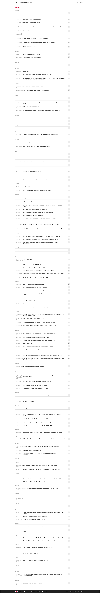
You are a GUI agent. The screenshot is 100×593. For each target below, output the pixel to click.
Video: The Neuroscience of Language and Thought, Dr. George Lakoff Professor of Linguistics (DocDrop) (42, 415)
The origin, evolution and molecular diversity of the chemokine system (37, 179)
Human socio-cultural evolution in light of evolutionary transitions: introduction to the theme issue (43, 26)
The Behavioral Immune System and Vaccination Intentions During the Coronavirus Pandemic (41, 469)
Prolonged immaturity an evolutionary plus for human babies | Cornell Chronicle (39, 340)
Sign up (81, 2)
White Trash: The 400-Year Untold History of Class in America (35, 176)
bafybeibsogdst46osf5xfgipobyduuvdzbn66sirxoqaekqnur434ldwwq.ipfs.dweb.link (19, 33)
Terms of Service (73, 591)
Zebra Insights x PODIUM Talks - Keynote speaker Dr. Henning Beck (36, 146)
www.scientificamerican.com (19, 466)
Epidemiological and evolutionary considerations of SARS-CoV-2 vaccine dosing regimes (41, 446)
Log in (78, 2)
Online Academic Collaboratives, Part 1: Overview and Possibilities (36, 481)
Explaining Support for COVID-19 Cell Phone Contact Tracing (35, 516)
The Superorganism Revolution (29, 46)
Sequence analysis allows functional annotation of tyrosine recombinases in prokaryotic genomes (42, 432)
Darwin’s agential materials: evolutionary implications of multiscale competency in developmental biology (42, 197)
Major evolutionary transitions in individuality (32, 19)
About (25, 591)
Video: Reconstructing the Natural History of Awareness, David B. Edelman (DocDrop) (40, 253)
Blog (28, 591)
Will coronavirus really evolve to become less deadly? (34, 366)
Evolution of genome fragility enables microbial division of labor (36, 337)
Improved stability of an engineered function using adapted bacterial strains (38, 547)
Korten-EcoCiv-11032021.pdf (29, 300)
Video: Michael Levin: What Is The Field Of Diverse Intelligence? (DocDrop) (38, 212)
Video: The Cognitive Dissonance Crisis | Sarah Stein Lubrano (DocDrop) (37, 190)
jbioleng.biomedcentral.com (19, 561)
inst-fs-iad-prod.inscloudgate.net (19, 575)
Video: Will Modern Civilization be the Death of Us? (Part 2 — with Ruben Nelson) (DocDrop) (41, 236)
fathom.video (18, 120)
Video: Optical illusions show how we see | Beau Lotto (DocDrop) (36, 395)
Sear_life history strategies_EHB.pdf (30, 553)
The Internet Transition (27, 343)
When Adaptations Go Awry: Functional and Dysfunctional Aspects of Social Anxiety (40, 333)
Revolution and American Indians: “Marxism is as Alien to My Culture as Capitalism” (40, 325)
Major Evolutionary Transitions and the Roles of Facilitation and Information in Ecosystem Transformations (41, 243)
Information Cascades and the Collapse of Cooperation (34, 519)
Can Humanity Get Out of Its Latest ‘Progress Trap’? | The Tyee (35, 388)
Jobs (43, 591)
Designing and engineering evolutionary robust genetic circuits (35, 560)
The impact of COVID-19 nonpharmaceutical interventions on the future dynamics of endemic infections (43, 478)
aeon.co (17, 307)
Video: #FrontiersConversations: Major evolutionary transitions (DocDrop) (38, 346)
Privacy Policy (80, 591)
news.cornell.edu (19, 340)
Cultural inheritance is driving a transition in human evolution (35, 38)
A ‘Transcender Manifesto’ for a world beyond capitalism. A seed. (36, 90)
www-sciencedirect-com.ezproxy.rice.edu (19, 497)
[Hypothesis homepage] (16, 2)
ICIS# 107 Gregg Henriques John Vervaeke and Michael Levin (35, 142)
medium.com (18, 128)
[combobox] (42, 2)
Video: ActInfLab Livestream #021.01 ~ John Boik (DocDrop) (35, 287)
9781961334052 (26, 64)
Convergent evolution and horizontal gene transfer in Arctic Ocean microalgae (38, 349)
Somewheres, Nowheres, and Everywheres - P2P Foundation (35, 86)
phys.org (17, 102)
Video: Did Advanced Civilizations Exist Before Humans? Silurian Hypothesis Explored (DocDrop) (42, 355)
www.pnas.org (18, 19)
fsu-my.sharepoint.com (19, 260)
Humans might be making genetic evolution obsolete (33, 318)
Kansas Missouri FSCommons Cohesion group (32, 120)
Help (46, 591)
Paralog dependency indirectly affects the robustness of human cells (37, 567)
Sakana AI (25, 13)
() (23, 303)
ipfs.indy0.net (18, 64)
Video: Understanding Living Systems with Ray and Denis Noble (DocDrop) (38, 153)
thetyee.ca (18, 388)
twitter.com (18, 408)
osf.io (17, 516)
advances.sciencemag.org (19, 462)
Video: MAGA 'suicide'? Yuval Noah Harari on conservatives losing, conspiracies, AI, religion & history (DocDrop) (43, 229)
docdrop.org (18, 153)
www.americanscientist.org (19, 47)
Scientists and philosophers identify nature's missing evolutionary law (37, 250)
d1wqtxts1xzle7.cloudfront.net (19, 304)
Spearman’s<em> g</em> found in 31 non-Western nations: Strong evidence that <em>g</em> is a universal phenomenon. (42, 575)
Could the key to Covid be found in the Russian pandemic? (35, 526)
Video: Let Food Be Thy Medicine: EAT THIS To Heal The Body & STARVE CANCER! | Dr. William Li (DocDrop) (42, 206)
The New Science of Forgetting (29, 165)
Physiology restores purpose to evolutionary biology (33, 161)
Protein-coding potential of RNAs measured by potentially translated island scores (39, 322)
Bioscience (33, 591)
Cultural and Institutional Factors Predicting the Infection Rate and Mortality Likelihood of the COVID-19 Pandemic (43, 513)
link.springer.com (19, 284)
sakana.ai (18, 13)
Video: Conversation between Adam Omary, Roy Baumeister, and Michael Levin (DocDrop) (41, 239)
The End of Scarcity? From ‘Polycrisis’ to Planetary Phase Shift (35, 123)
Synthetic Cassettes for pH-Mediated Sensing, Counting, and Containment (38, 495)
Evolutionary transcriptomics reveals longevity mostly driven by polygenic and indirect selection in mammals (43, 293)
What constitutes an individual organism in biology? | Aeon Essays (36, 307)
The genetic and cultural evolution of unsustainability (34, 284)
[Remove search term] (28, 2)
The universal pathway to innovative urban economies (34, 461)
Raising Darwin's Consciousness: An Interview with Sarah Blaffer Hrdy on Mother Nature (40, 488)
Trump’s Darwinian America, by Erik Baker (31, 54)
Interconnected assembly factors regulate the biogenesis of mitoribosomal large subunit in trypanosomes (41, 454)
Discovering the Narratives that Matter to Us (32, 171)
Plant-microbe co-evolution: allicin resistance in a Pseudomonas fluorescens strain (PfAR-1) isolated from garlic (43, 530)
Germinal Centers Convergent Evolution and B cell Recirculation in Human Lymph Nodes (40, 277)
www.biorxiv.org (19, 179)
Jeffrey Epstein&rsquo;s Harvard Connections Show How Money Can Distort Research (40, 465)
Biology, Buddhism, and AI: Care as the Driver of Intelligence (35, 267)
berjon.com (18, 343)
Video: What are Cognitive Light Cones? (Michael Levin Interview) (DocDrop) (38, 270)
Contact (67, 591)
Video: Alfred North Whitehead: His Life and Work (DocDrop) (35, 209)
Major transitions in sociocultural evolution (31, 22)
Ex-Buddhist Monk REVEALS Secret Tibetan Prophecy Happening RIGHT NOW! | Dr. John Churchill (42, 110)
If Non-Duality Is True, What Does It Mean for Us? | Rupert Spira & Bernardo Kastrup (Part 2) (41, 134)
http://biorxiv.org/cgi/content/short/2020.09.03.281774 (33, 450)
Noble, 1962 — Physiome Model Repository (31, 156)
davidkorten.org (19, 300)
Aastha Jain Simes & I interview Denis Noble (32, 97)
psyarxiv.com (18, 469)
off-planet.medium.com (19, 172)
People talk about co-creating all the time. (31, 128)
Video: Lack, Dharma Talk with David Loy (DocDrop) (33, 290)
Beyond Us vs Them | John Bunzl (29, 201)
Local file (17, 176)
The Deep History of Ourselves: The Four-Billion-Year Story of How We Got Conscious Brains (41, 224)
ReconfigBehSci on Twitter (28, 408)
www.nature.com (19, 519)
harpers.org (18, 54)
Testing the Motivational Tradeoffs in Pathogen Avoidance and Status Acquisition (39, 540)
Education (38, 591)
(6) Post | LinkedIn (26, 186)
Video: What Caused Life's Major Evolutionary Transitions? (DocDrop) (37, 74)
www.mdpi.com (18, 267)
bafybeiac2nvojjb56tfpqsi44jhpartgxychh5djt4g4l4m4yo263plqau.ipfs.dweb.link (19, 376)
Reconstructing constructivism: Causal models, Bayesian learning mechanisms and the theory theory (43, 273)
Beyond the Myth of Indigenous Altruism (31, 106)
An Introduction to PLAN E (28, 401)
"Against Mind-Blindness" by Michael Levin (32, 57)
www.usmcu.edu (19, 401)
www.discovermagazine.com (19, 43)
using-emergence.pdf (27, 259)
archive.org (18, 78)
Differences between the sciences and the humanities (33, 583)
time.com (17, 165)
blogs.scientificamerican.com (19, 489)
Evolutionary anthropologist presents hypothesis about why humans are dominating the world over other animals (44, 102)
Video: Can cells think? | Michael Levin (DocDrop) (33, 215)
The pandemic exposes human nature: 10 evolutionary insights (35, 475)
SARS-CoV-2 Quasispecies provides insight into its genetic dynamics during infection (40, 505)
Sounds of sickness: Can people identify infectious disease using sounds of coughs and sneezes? (43, 537)
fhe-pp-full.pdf (26, 30)
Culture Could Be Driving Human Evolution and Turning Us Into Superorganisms (39, 42)
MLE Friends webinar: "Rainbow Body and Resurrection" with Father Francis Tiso (39, 218)
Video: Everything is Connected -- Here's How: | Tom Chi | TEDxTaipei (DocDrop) (39, 425)
